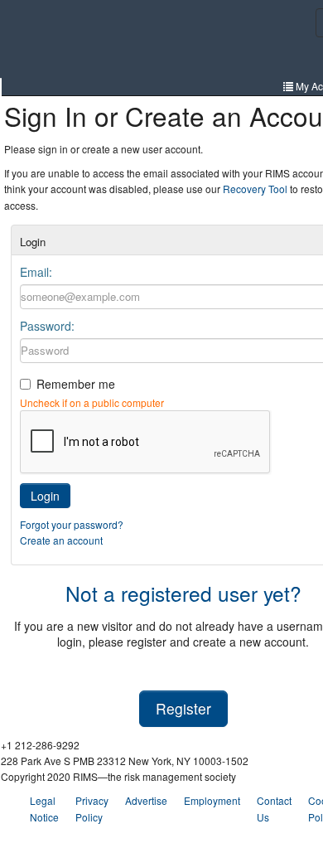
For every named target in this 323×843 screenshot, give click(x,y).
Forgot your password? (71, 524)
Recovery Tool (255, 189)
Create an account (61, 540)
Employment (212, 800)
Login (45, 495)
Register (183, 708)
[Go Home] (84, 41)
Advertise (146, 800)
